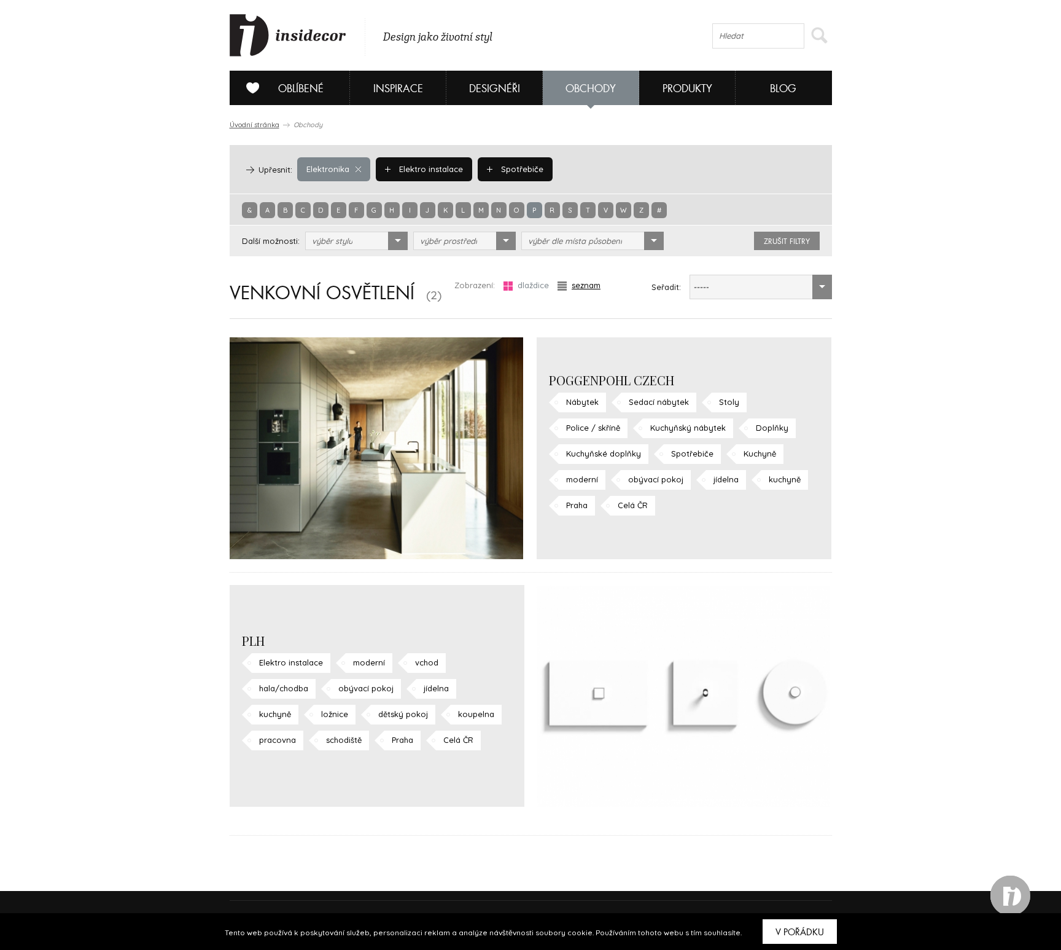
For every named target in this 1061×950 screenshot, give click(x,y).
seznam (586, 285)
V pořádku (799, 932)
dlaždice (533, 285)
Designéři (494, 88)
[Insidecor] (288, 35)
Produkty (687, 88)
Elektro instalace (430, 169)
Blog (783, 88)
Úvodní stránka (254, 124)
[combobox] (356, 241)
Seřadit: (666, 287)
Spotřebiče (521, 169)
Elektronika (327, 169)
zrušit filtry (787, 241)
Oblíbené (301, 88)
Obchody (590, 88)
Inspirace (398, 88)
